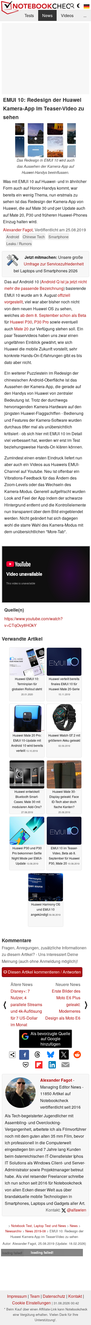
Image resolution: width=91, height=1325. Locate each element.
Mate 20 (21, 329)
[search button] (72, 5)
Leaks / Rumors (19, 243)
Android (12, 236)
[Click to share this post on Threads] (37, 1055)
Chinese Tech (34, 236)
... (84, 15)
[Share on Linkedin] (52, 1064)
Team (35, 1296)
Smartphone (59, 236)
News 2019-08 (35, 1231)
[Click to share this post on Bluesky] (50, 1055)
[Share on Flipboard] (39, 1064)
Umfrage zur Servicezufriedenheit (54, 264)
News (47, 15)
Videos (67, 15)
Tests (29, 15)
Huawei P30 (21, 322)
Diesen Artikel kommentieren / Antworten (44, 972)
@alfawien (76, 1210)
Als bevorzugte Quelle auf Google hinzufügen (50, 1039)
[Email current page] (65, 1065)
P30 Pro (41, 322)
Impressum (17, 1296)
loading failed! (12, 1252)
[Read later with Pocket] (25, 1064)
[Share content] (12, 1054)
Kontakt (75, 1296)
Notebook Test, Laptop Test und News (38, 1225)
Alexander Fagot (18, 230)
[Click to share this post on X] (64, 1054)
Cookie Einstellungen (31, 1303)
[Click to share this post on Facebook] (24, 1055)
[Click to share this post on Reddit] (77, 1054)
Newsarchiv (13, 1231)
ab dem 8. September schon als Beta (53, 315)
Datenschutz (54, 1296)
